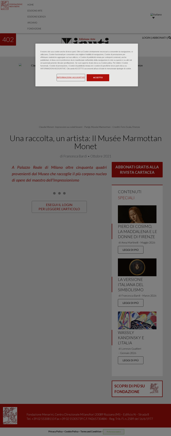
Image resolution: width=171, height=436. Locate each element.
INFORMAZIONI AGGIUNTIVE (71, 77)
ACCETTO (98, 78)
